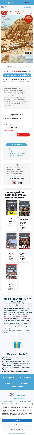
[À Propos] (13, 2)
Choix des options (10, 229)
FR (28, 2)
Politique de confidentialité (19, 433)
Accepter (17, 420)
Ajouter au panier (23, 135)
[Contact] (6, 2)
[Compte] (10, 2)
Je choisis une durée (13, 118)
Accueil (6, 71)
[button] (31, 404)
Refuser (17, 425)
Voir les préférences (17, 429)
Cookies (10, 433)
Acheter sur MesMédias (17, 178)
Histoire (18, 71)
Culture (12, 71)
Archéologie (13, 81)
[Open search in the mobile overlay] (20, 2)
